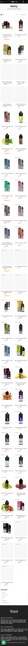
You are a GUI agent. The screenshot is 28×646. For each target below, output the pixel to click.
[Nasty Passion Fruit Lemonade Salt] (7, 50)
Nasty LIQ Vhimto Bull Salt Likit (21, 221)
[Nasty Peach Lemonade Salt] (20, 117)
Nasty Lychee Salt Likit (7, 427)
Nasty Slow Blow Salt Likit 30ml (20, 538)
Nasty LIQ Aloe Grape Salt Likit (7, 174)
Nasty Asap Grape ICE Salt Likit (21, 339)
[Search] (4, 1)
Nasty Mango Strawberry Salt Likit (7, 406)
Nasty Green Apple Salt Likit (21, 360)
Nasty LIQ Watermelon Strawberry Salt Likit (7, 82)
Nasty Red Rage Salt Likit (7, 316)
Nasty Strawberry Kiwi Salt (21, 34)
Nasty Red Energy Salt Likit (21, 427)
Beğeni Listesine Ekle (10, 19)
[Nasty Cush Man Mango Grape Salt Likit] (20, 139)
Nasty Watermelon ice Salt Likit (21, 449)
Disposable (4, 600)
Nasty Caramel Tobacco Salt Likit (20, 292)
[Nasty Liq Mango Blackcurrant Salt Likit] (7, 94)
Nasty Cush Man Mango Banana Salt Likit (20, 383)
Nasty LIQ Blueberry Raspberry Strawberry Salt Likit (7, 244)
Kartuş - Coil (4, 594)
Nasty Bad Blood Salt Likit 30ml (20, 560)
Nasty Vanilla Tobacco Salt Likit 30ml (7, 538)
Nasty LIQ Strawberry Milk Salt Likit (20, 196)
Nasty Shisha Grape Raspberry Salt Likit (20, 494)
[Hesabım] (25, 2)
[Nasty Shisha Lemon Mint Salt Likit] (7, 139)
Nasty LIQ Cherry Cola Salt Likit (21, 243)
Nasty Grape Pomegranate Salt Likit (7, 383)
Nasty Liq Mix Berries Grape (21, 266)
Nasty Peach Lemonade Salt (20, 127)
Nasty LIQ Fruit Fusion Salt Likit (7, 127)
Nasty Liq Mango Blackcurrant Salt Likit (7, 104)
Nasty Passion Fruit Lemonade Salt (7, 60)
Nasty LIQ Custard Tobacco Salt (21, 82)
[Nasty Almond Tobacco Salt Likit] (20, 50)
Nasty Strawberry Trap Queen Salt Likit (21, 516)
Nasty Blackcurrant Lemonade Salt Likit (7, 35)
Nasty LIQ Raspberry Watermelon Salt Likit (7, 267)
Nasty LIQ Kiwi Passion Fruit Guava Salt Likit (7, 221)
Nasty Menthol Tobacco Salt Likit (7, 449)
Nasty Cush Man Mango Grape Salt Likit (20, 149)
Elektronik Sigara (5, 602)
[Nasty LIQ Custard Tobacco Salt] (20, 72)
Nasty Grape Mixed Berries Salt (21, 406)
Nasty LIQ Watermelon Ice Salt (7, 339)
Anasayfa (4, 590)
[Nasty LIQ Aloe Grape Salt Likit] (7, 164)
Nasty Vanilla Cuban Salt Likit (20, 471)
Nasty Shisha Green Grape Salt (7, 494)
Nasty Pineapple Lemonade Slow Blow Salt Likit (7, 292)
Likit (2, 598)
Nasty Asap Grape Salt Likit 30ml (7, 583)
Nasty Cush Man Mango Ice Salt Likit (21, 316)
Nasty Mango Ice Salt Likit (7, 470)
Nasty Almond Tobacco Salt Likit (20, 60)
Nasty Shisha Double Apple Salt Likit (7, 516)
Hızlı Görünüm (10, 22)
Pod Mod (4, 593)
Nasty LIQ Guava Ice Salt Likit (20, 174)
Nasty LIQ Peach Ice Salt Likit (7, 361)
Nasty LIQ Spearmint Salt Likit (7, 196)
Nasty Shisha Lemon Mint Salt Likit (7, 149)
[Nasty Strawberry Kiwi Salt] (20, 25)
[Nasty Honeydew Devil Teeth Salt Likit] (20, 94)
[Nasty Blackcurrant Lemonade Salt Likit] (7, 25)
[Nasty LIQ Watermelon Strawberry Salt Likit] (7, 72)
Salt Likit (3, 596)
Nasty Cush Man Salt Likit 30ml (7, 560)
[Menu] (2, 2)
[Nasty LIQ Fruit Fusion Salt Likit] (7, 117)
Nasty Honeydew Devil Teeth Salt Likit (21, 104)
